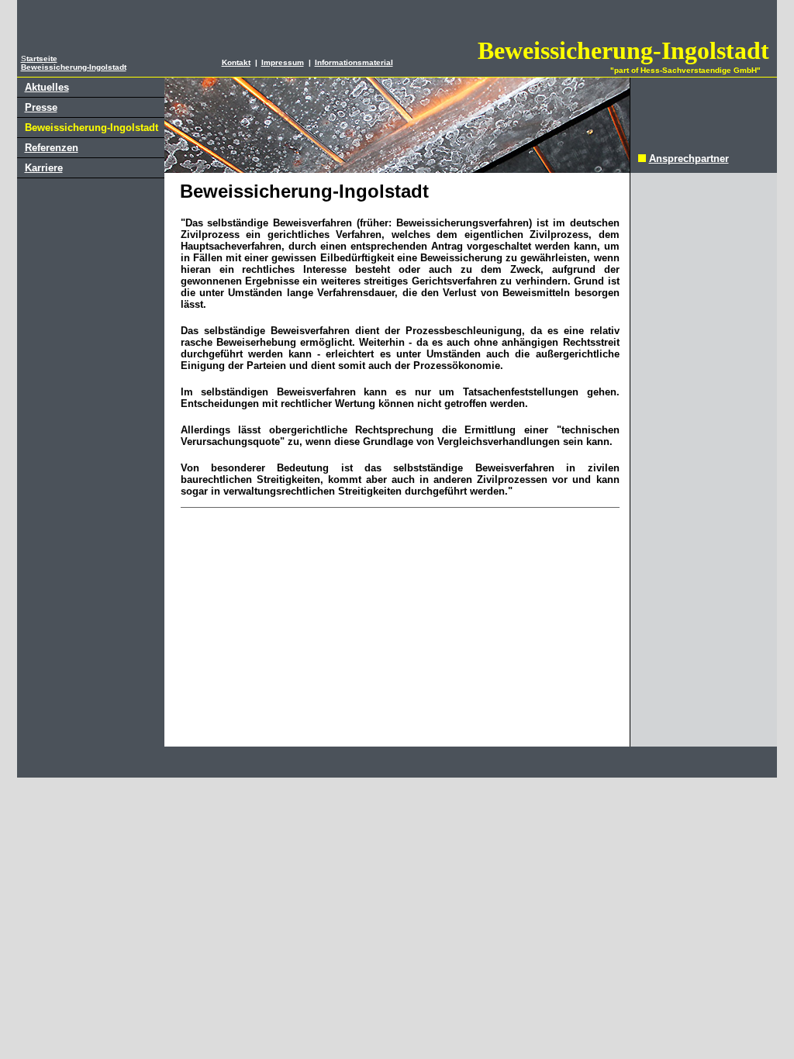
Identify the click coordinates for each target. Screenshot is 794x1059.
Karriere (44, 168)
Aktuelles (47, 87)
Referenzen (51, 148)
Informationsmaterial (354, 62)
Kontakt (236, 62)
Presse (41, 107)
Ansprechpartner (689, 158)
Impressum (282, 62)
